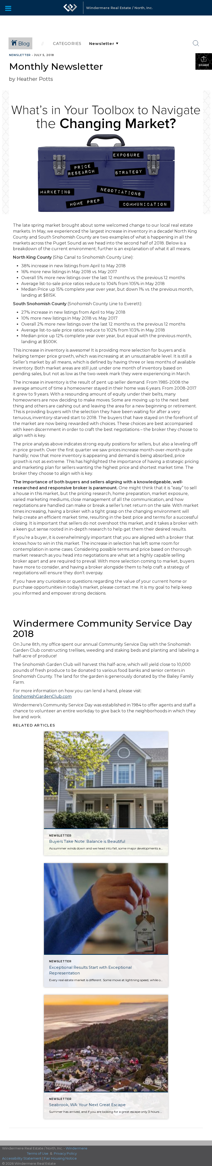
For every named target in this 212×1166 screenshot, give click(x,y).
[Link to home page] (70, 10)
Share (204, 65)
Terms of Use (37, 1153)
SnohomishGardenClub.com (42, 696)
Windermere (76, 1148)
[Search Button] (196, 43)
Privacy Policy (65, 1153)
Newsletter (20, 55)
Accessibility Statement (22, 1158)
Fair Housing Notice (60, 1158)
